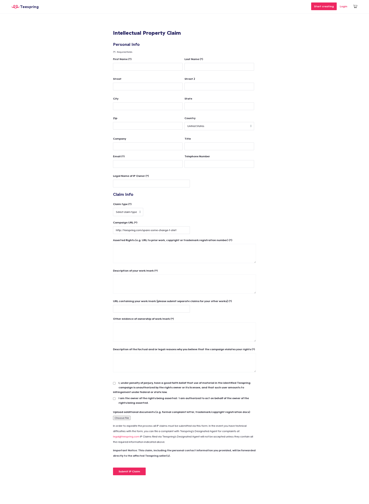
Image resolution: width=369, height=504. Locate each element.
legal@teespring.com (126, 436)
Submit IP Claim (129, 471)
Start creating (324, 6)
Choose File (122, 417)
